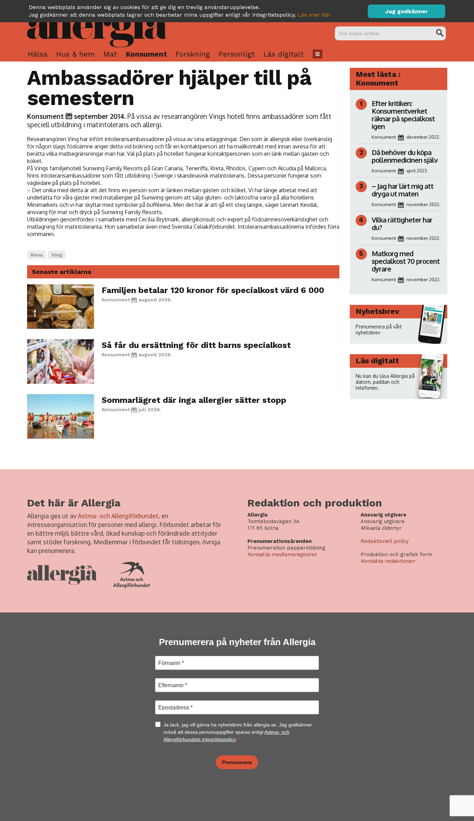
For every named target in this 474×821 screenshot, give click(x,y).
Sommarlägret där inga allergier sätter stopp (194, 400)
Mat (110, 54)
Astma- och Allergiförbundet (118, 516)
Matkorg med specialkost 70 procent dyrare (406, 261)
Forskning (193, 54)
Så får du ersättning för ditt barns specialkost (196, 345)
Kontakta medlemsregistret (281, 554)
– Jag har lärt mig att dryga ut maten (402, 189)
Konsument (146, 54)
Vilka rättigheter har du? (402, 223)
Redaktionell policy (385, 541)
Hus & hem (75, 54)
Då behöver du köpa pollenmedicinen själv (405, 156)
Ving (56, 255)
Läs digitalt (283, 54)
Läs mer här (314, 14)
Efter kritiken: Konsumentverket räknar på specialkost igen (403, 115)
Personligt (237, 54)
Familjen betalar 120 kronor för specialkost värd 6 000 (213, 290)
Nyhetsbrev (377, 311)
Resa (37, 255)
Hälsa (38, 54)
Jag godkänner (406, 11)
